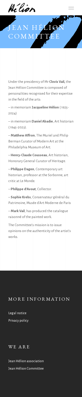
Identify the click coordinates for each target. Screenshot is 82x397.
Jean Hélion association (26, 361)
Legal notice (17, 313)
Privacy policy (18, 320)
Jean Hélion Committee (26, 368)
